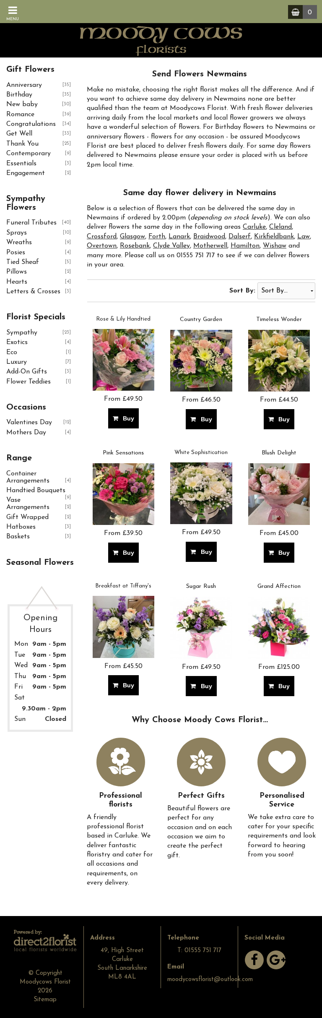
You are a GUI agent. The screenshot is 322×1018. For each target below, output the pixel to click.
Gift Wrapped (27, 517)
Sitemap (45, 1000)
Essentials (21, 163)
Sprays (16, 233)
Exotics (17, 342)
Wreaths (19, 242)
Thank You (22, 144)
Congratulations (31, 124)
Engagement (25, 173)
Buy (126, 418)
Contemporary (28, 153)
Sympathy (21, 332)
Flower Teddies (28, 381)
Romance (20, 114)
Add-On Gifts (26, 371)
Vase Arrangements (27, 504)
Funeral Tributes (31, 222)
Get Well (19, 134)
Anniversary (24, 85)
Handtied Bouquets (35, 490)
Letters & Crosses (33, 291)
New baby (22, 104)
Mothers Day (26, 432)
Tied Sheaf (22, 262)
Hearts (16, 282)
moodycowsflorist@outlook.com (210, 979)
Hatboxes (21, 527)
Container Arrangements (27, 477)
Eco (11, 352)
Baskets (18, 536)
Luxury (16, 362)
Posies (15, 252)
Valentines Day (29, 422)
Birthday (19, 94)
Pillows (16, 272)
